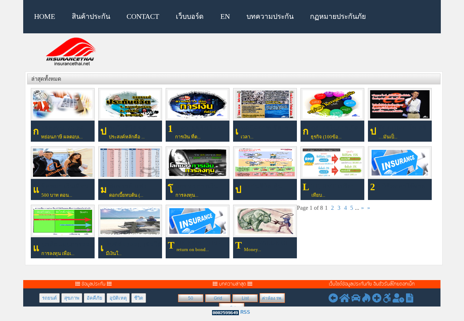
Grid (218, 298)
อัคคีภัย (94, 298)
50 (190, 298)
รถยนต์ (49, 298)
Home (44, 16)
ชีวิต (138, 298)
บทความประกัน (270, 16)
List (245, 298)
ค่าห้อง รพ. (272, 298)
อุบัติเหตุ (118, 298)
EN (225, 16)
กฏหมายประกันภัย (338, 16)
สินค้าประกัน (91, 16)
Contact (143, 16)
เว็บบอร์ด (190, 16)
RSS (245, 312)
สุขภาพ (71, 298)
